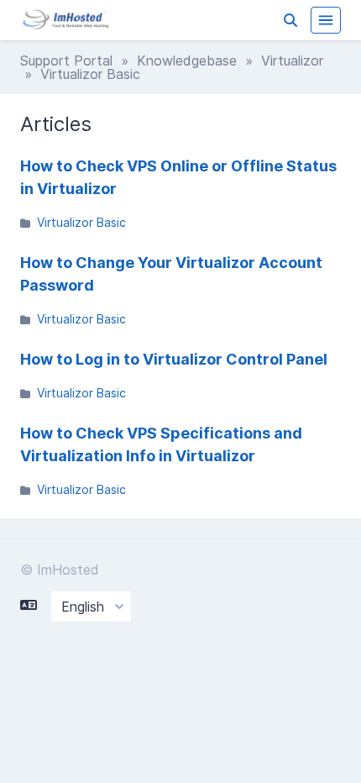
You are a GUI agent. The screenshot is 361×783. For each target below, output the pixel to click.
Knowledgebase (187, 60)
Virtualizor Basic (81, 222)
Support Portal (66, 60)
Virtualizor (292, 60)
